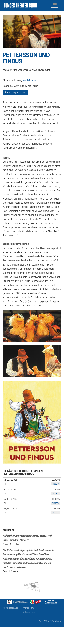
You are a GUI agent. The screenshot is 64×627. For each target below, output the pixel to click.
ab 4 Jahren (29, 80)
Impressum (28, 608)
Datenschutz (29, 612)
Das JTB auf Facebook (50, 621)
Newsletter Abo (10, 608)
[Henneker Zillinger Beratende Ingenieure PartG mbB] (32, 585)
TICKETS (55, 484)
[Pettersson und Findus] (32, 326)
